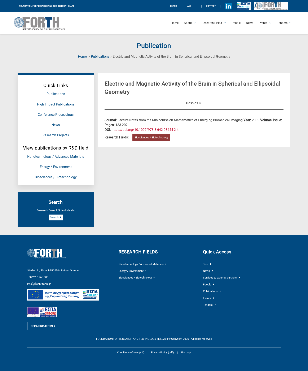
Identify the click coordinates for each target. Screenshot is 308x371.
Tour (206, 264)
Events (207, 298)
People (207, 284)
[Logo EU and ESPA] (244, 6)
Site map (185, 352)
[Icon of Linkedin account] (228, 6)
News (56, 125)
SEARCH (174, 6)
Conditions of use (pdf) (130, 352)
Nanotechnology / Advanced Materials (55, 157)
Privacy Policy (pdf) (163, 352)
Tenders (208, 304)
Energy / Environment (56, 167)
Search (54, 217)
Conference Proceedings (56, 115)
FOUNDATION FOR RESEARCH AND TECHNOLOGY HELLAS (46, 6)
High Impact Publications (55, 104)
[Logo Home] (42, 23)
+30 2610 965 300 (37, 277)
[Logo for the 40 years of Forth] (270, 6)
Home (82, 57)
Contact (211, 6)
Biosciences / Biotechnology (56, 177)
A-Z (189, 6)
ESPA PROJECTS (42, 326)
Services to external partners (220, 277)
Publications (100, 57)
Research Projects (56, 135)
